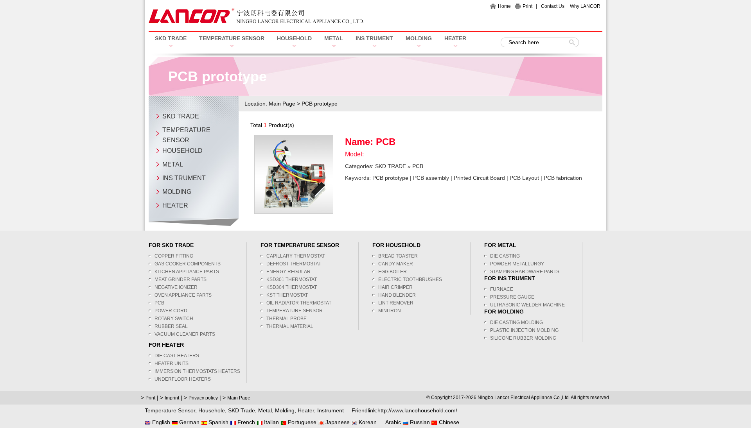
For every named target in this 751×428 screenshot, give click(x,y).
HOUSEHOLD (294, 38)
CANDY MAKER (395, 264)
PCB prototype (390, 178)
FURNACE (501, 289)
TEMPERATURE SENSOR (231, 38)
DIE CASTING (505, 256)
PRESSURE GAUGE (512, 297)
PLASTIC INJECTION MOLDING (524, 330)
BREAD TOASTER (398, 256)
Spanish (217, 422)
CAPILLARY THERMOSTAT (295, 256)
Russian (419, 422)
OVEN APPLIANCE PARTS (183, 295)
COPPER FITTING (174, 256)
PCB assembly (431, 178)
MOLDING (419, 38)
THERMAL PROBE (286, 318)
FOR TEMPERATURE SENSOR (300, 245)
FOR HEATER (166, 345)
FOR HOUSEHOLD (396, 245)
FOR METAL (500, 245)
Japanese (337, 422)
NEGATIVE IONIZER (176, 287)
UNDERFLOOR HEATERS (183, 379)
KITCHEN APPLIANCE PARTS (187, 271)
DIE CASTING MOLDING (516, 322)
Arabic (392, 422)
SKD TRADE (171, 38)
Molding (285, 410)
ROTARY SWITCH (174, 318)
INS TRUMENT (374, 38)
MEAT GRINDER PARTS (181, 279)
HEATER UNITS (172, 363)
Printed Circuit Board (479, 178)
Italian (270, 422)
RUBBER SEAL (171, 326)
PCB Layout (524, 178)
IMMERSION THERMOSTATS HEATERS (197, 371)
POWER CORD (171, 310)
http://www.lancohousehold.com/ (417, 410)
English (160, 422)
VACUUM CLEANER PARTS (185, 334)
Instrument (330, 410)
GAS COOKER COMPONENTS (188, 264)
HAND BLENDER (397, 295)
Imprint (172, 398)
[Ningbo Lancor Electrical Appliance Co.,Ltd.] (256, 22)
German (188, 422)
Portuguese (301, 422)
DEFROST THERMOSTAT (293, 264)
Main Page (282, 103)
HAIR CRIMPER (395, 287)
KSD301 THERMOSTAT (291, 279)
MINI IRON (389, 310)
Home (504, 6)
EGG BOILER (392, 271)
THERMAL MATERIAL (289, 326)
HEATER (455, 38)
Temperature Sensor (170, 410)
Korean (367, 422)
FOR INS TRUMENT (509, 278)
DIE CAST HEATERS (177, 355)
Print (527, 6)
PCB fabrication (563, 178)
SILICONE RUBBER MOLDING (523, 338)
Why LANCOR (585, 6)
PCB (385, 141)
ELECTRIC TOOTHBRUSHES (410, 279)
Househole (211, 410)
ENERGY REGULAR (288, 271)
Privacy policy (203, 398)
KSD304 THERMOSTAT (291, 287)
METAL (333, 38)
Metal (265, 410)
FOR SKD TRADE (171, 245)
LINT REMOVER (395, 303)
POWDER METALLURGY (517, 264)
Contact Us (552, 6)
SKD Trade (241, 410)
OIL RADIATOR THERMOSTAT (298, 303)
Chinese (448, 422)
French (245, 422)
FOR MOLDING (504, 311)
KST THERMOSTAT (287, 295)
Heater (306, 410)
